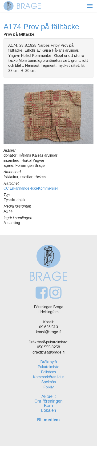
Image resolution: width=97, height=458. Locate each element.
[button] (89, 6)
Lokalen (48, 410)
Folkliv (48, 387)
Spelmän (48, 382)
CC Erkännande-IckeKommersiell (31, 188)
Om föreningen (48, 401)
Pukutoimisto (48, 367)
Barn (48, 405)
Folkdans (48, 372)
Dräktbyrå (48, 362)
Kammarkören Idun (48, 377)
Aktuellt (48, 396)
